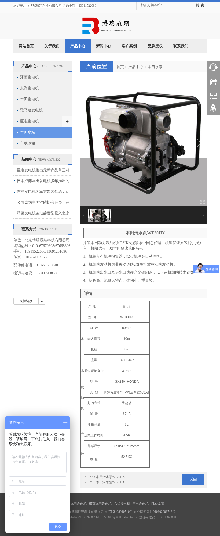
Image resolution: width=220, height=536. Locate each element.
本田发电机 (29, 99)
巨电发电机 (29, 121)
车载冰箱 (27, 143)
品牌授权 (155, 46)
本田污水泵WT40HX (110, 482)
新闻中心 (103, 46)
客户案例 (129, 46)
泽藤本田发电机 (100, 504)
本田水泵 (155, 67)
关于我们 (52, 46)
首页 (120, 67)
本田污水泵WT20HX (110, 477)
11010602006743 (161, 512)
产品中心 (77, 46)
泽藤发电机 (29, 77)
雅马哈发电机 (31, 110)
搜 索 (200, 5)
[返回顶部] (213, 110)
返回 (193, 479)
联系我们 (180, 46)
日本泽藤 (158, 504)
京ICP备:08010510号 (118, 512)
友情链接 (26, 301)
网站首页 (26, 46)
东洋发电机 (29, 88)
